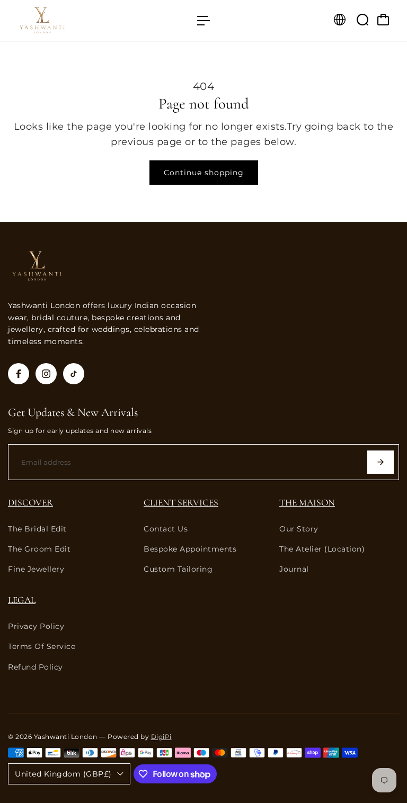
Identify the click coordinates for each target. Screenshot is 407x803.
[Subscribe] (380, 462)
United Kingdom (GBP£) (63, 774)
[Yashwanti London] (82, 20)
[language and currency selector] (340, 20)
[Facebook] (18, 373)
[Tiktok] (73, 373)
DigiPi (161, 737)
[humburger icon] (203, 20)
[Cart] (383, 20)
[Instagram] (46, 373)
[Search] (362, 20)
